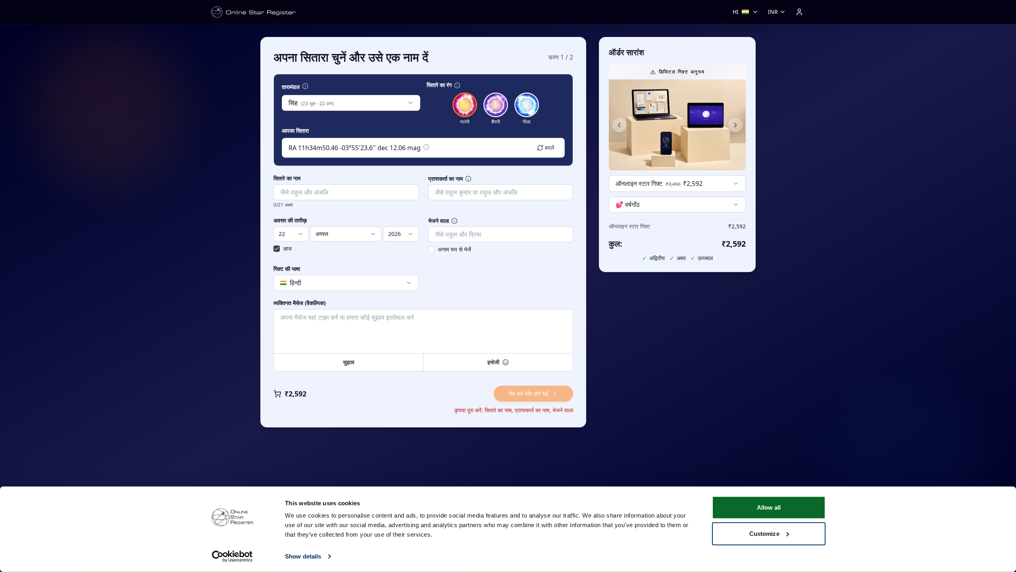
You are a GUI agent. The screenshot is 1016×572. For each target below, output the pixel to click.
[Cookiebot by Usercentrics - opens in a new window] (232, 556)
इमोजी (493, 362)
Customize (764, 533)
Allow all (769, 507)
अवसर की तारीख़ (290, 220)
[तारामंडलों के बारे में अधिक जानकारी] (305, 86)
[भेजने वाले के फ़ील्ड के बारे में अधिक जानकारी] (454, 221)
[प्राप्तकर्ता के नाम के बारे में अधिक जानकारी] (468, 179)
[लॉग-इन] (799, 12)
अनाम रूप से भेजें (454, 249)
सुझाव (348, 362)
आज (287, 248)
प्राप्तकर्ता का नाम (445, 179)
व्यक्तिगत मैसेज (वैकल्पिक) (299, 303)
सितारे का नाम (286, 178)
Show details (303, 556)
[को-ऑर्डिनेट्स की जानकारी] (426, 147)
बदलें (549, 147)
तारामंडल (291, 87)
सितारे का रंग (439, 85)
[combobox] (351, 103)
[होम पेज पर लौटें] (253, 12)
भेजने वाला (438, 221)
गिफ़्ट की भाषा (286, 269)
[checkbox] (276, 248)
